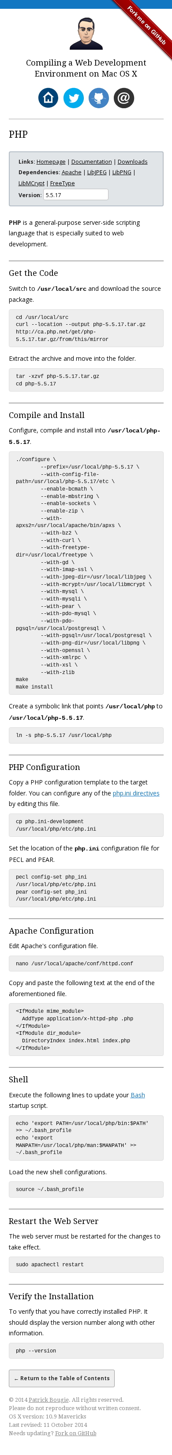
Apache (72, 172)
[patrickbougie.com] (48, 98)
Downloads (133, 161)
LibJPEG (97, 172)
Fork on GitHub (76, 1433)
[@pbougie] (73, 98)
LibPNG (121, 172)
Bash (138, 1095)
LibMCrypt (32, 183)
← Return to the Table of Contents (62, 1378)
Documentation (91, 161)
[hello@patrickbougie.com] (124, 98)
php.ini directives (136, 793)
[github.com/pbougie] (98, 98)
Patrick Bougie (49, 1399)
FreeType (62, 183)
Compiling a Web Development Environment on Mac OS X (86, 68)
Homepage (51, 161)
